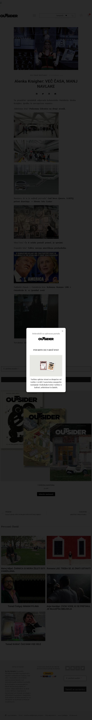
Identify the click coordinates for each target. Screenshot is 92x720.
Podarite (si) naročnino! (46, 350)
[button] (62, 331)
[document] (46, 360)
